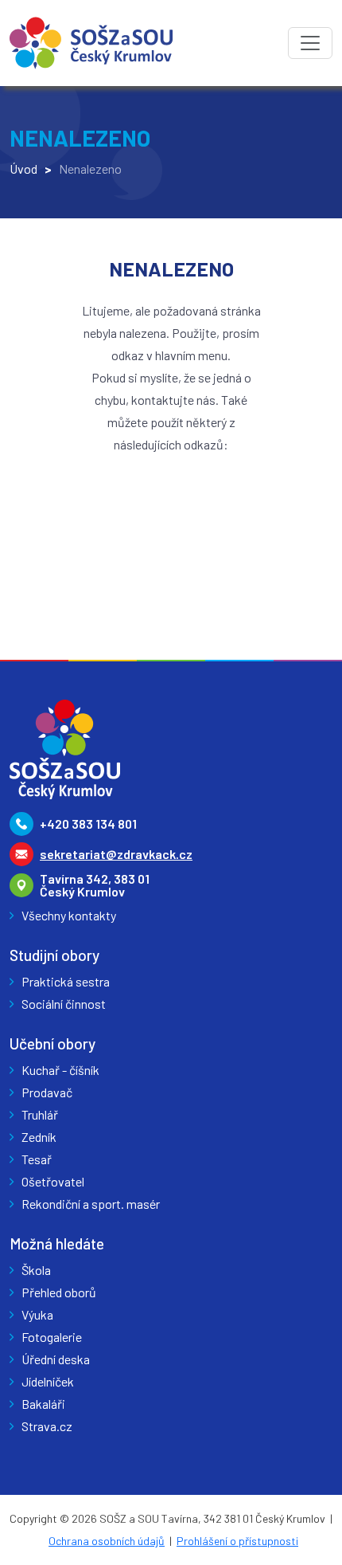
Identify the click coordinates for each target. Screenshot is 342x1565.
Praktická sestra (65, 981)
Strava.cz (46, 1426)
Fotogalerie (51, 1336)
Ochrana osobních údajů (107, 1540)
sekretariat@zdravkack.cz (116, 853)
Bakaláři (43, 1403)
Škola (36, 1269)
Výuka (37, 1314)
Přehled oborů (58, 1292)
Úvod (23, 168)
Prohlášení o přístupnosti (237, 1540)
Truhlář (39, 1114)
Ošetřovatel (52, 1181)
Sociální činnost (63, 1003)
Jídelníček (47, 1381)
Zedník (38, 1136)
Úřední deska (55, 1359)
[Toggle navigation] (310, 43)
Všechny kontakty (68, 915)
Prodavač (46, 1092)
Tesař (36, 1159)
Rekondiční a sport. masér (90, 1203)
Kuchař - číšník (60, 1069)
